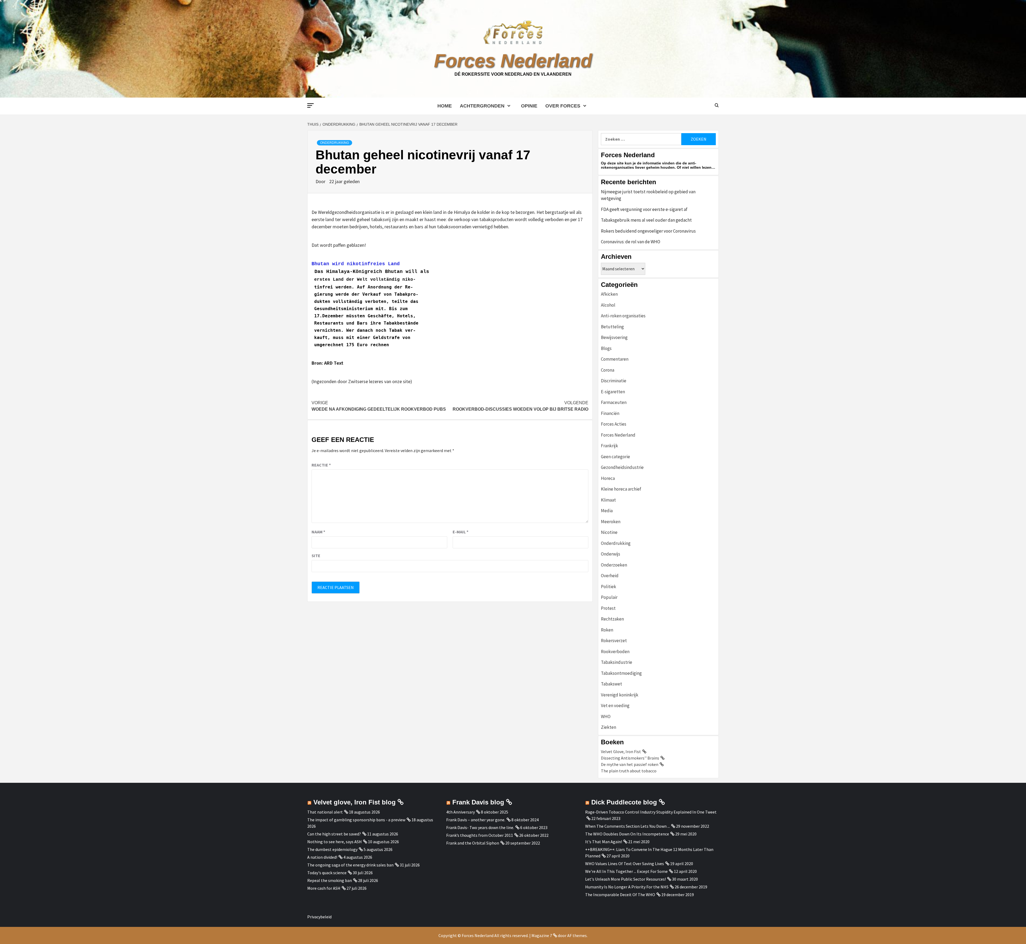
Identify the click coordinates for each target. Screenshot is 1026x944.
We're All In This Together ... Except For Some (626, 871)
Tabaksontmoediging (621, 673)
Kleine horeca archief (621, 489)
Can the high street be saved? (334, 834)
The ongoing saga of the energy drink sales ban (350, 865)
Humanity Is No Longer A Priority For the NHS (627, 886)
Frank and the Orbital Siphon (472, 843)
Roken (607, 630)
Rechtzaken (612, 619)
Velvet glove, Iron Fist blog (354, 802)
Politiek (608, 586)
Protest (608, 608)
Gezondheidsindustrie (622, 467)
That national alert (325, 812)
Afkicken (609, 294)
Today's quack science (327, 872)
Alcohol (608, 305)
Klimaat (608, 500)
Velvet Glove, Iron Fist (621, 751)
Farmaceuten (614, 402)
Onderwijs (610, 554)
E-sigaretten (613, 392)
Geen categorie (615, 457)
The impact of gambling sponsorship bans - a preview (356, 819)
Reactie (321, 465)
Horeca (608, 478)
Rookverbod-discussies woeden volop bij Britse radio (520, 405)
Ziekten (608, 727)
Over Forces (562, 106)
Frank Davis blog (478, 802)
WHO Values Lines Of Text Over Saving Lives (624, 863)
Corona (607, 370)
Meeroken (610, 522)
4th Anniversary (460, 812)
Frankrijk (609, 446)
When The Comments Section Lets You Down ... (627, 826)
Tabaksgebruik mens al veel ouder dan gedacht (646, 220)
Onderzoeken (614, 565)
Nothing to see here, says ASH (334, 841)
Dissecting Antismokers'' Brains (630, 758)
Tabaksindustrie (616, 662)
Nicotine (609, 532)
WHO (606, 716)
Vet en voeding (615, 705)
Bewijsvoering (614, 337)
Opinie (529, 106)
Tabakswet (611, 684)
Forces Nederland (513, 60)
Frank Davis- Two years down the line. (480, 827)
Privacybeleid (319, 916)
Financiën (610, 413)
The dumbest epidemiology (332, 849)
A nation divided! (322, 857)
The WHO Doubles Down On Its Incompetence (627, 834)
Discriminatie (613, 381)
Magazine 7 (541, 935)
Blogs (606, 348)
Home (444, 106)
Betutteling (612, 327)
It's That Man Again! (603, 841)
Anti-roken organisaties (623, 316)
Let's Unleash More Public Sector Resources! (625, 879)
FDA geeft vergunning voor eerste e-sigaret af (644, 209)
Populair (609, 597)
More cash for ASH (323, 888)
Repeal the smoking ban (329, 880)
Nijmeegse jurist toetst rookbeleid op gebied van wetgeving (648, 195)
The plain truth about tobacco (628, 770)
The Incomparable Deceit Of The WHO (620, 894)
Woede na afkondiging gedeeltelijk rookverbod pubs (379, 405)
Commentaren (614, 359)
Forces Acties (613, 424)
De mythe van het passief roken (629, 764)
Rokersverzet (614, 641)
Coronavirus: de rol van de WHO (630, 242)
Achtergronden (482, 106)
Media (607, 511)
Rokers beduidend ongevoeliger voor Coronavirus (648, 231)
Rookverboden (615, 651)
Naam (318, 531)
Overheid (610, 576)
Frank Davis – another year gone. (475, 819)
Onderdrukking (334, 143)
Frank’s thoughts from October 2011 (479, 835)
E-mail (460, 531)
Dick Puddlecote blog (624, 802)
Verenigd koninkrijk (619, 695)
